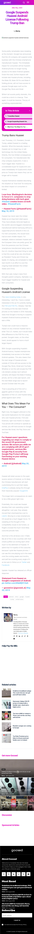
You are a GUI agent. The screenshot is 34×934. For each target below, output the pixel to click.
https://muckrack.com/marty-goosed (20, 618)
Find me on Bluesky (23, 633)
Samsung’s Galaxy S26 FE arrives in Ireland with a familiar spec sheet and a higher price (16, 896)
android (11, 597)
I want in (17, 920)
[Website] (27, 635)
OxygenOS (24, 491)
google (22, 597)
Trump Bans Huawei (13, 116)
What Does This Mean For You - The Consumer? (19, 127)
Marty (18, 31)
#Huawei (6, 201)
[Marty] (8, 626)
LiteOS (4, 516)
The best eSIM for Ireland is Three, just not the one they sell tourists (22, 715)
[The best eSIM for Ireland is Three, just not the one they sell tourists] (6, 715)
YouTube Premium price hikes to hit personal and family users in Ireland (21, 738)
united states (19, 599)
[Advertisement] (17, 666)
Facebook (5, 565)
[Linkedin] (19, 635)
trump (12, 599)
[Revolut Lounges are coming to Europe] (6, 726)
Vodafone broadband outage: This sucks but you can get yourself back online (22, 693)
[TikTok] (25, 635)
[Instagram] (16, 635)
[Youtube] (14, 638)
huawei (27, 597)
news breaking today (13, 297)
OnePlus (5, 488)
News (3, 769)
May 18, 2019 (8, 211)
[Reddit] (22, 635)
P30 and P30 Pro (11, 306)
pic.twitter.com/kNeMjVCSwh (15, 583)
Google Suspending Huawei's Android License (19, 121)
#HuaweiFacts (14, 204)
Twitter (24, 562)
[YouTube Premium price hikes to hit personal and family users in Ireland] (6, 738)
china (16, 597)
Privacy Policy (22, 924)
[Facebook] (14, 635)
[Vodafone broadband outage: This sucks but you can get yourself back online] (6, 693)
